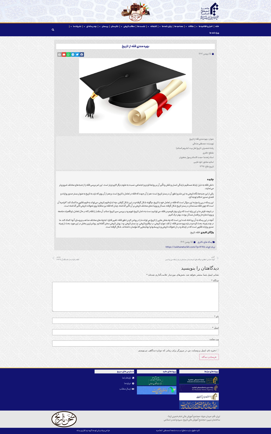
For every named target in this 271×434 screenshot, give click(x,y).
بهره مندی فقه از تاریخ (135, 46)
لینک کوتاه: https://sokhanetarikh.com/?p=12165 (190, 247)
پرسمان (105, 26)
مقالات (191, 26)
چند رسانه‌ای (91, 26)
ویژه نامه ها (214, 33)
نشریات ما (77, 26)
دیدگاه (215, 280)
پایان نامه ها (167, 26)
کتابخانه (153, 26)
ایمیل (215, 328)
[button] (53, 30)
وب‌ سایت (214, 339)
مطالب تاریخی (129, 26)
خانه (217, 26)
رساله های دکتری (205, 242)
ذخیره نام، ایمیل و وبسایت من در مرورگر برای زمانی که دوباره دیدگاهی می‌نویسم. (177, 350)
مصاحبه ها (178, 26)
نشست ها (141, 26)
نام (216, 316)
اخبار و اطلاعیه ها (206, 26)
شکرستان (114, 26)
